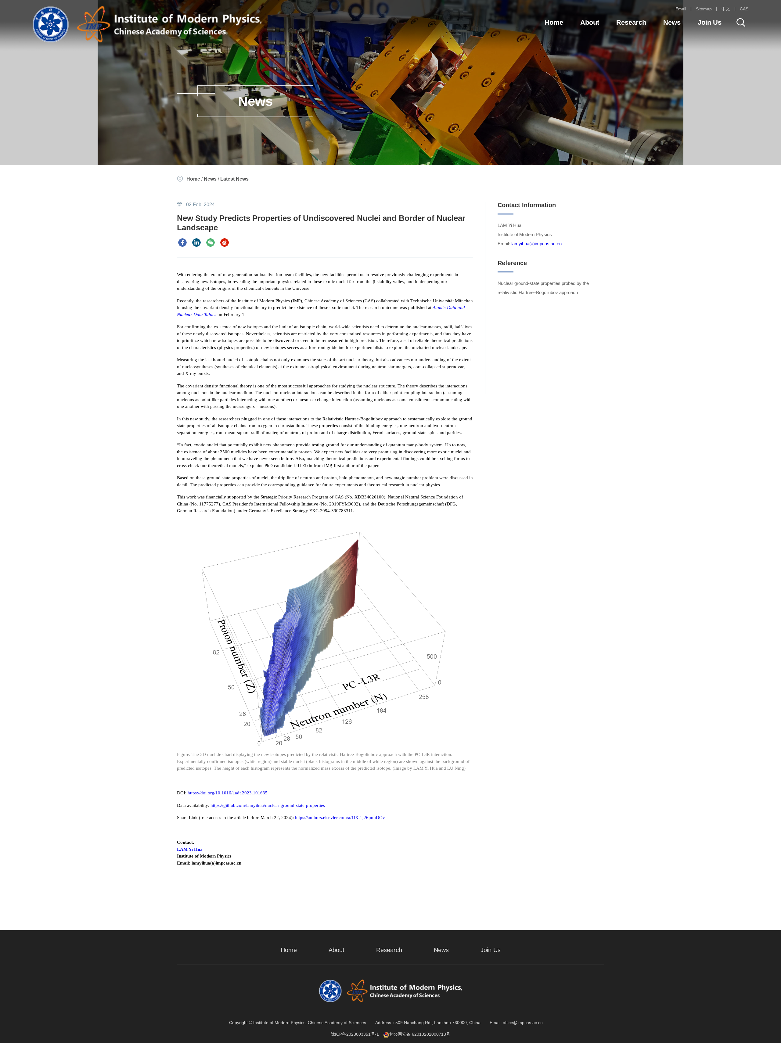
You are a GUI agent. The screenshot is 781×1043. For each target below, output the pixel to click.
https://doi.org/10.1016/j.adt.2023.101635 (228, 792)
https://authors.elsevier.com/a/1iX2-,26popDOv (340, 817)
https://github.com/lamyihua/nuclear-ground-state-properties (268, 805)
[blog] (224, 242)
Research (631, 22)
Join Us (710, 22)
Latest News (234, 179)
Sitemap (704, 8)
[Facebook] (182, 242)
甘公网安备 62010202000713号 (419, 1034)
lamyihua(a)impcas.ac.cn (536, 243)
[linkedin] (196, 242)
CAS (744, 8)
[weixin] (210, 242)
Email (680, 8)
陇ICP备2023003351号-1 (355, 1034)
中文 (726, 8)
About (589, 22)
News (672, 22)
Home (554, 22)
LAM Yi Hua (190, 849)
